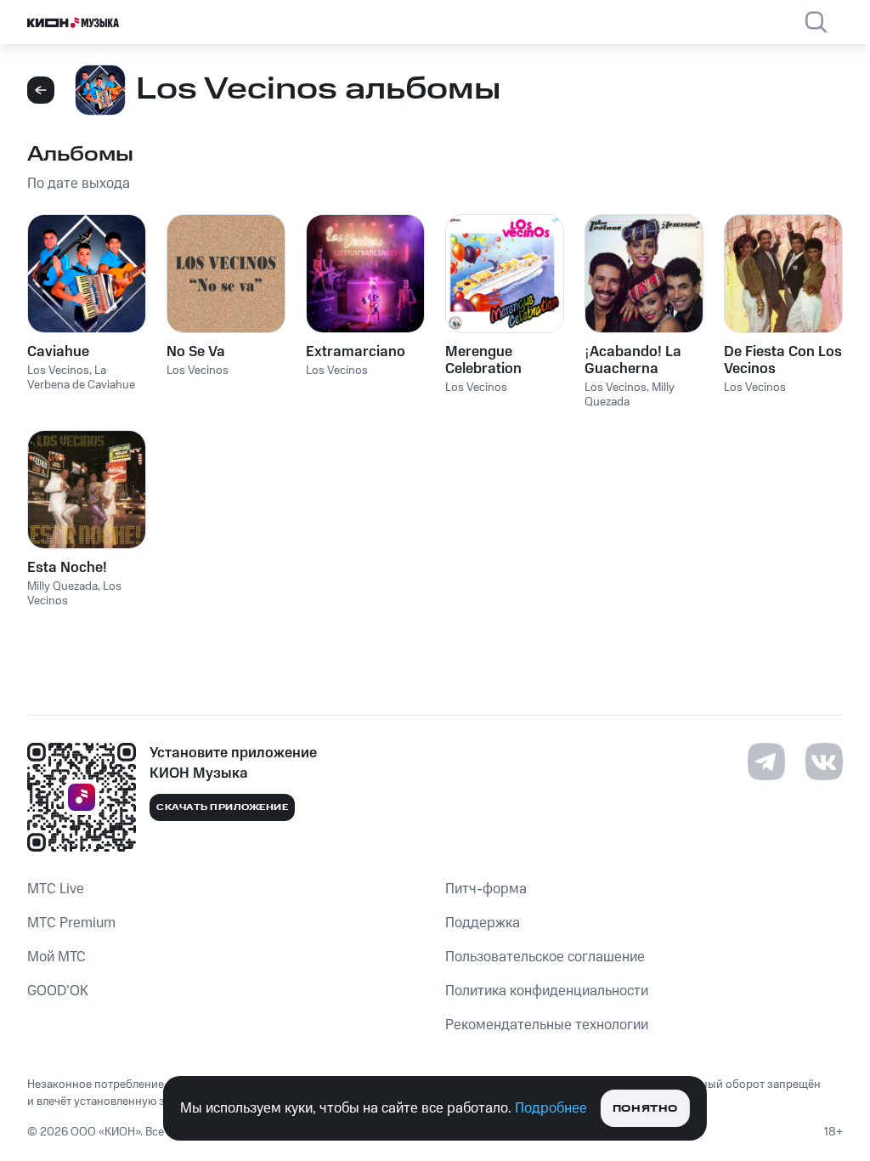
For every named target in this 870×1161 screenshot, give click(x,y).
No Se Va (196, 351)
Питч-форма (486, 889)
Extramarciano (355, 351)
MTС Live (55, 889)
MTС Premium (71, 923)
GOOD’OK (57, 991)
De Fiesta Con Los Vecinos (783, 360)
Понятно (645, 1109)
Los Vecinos (58, 370)
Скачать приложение (222, 807)
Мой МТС (56, 957)
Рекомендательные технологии (546, 1025)
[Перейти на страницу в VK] (824, 761)
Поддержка (482, 923)
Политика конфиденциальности (546, 991)
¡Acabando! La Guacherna (633, 360)
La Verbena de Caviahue (81, 378)
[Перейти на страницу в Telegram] (766, 761)
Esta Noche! (67, 567)
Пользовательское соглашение (545, 957)
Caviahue (58, 351)
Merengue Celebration (483, 360)
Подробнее (551, 1108)
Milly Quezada (62, 586)
